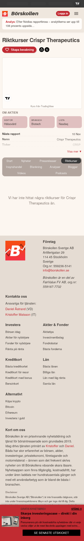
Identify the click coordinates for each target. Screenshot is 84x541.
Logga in (63, 13)
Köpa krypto (12, 401)
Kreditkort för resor (17, 372)
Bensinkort (12, 383)
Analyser (55, 167)
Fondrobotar (50, 343)
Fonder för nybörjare (17, 343)
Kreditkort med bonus (18, 378)
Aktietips (48, 332)
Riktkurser (71, 161)
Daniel (69, 445)
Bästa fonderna (52, 349)
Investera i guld (15, 418)
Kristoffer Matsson (17, 314)
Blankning (36, 167)
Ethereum (11, 412)
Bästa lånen (50, 366)
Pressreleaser (48, 161)
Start (9, 161)
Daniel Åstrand (15, 308)
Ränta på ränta (14, 349)
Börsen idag (12, 332)
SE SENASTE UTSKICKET (51, 533)
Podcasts (61, 173)
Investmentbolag (53, 337)
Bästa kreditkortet (16, 366)
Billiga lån (49, 372)
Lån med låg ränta (54, 378)
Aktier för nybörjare (17, 337)
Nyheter (26, 161)
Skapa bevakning (22, 49)
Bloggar (73, 167)
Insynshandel (14, 167)
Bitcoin (9, 407)
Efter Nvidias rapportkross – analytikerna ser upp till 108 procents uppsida (42, 24)
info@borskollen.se (56, 270)
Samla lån (49, 383)
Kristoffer (52, 445)
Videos (21, 173)
